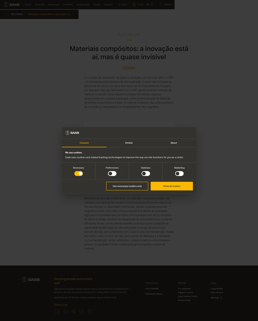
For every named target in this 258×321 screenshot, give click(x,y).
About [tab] (174, 142)
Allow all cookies (171, 186)
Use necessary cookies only (127, 186)
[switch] (112, 173)
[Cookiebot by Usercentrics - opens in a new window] (180, 133)
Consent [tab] (84, 142)
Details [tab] (129, 142)
